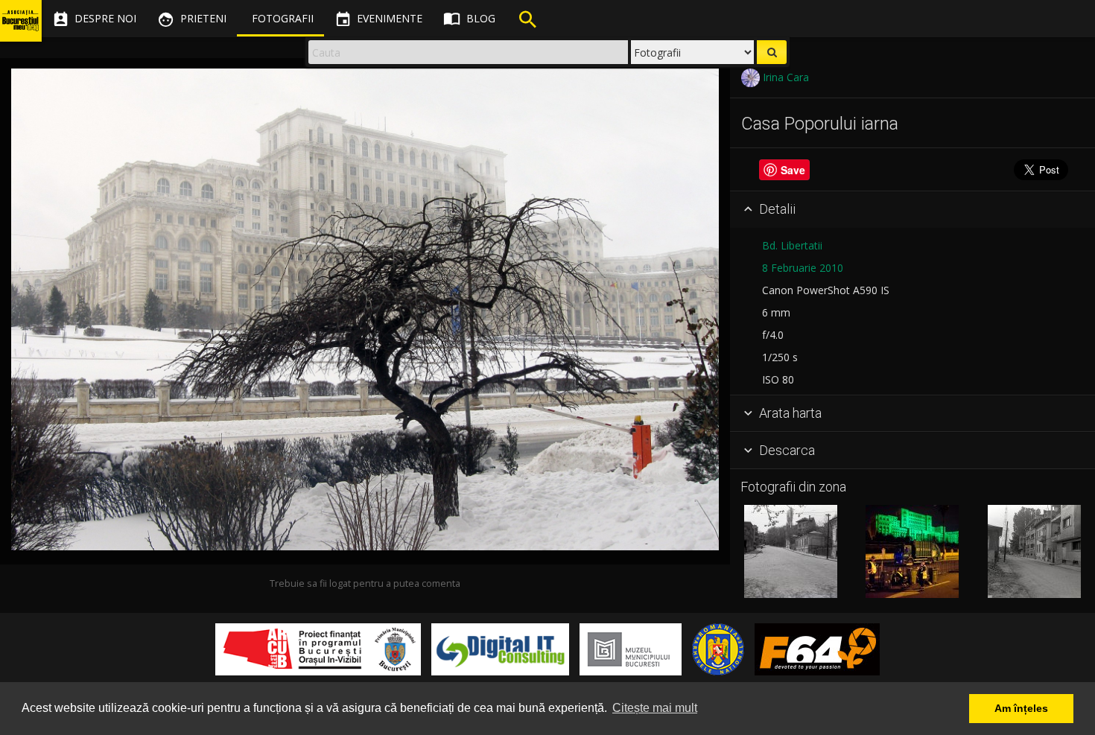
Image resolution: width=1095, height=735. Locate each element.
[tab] (912, 210)
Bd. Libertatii (792, 245)
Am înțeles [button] (1021, 708)
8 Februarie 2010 (802, 268)
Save (793, 169)
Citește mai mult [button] (654, 707)
